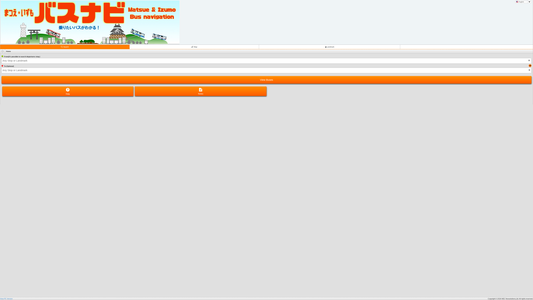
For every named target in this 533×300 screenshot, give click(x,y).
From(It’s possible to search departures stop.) (22, 57)
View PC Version (6, 299)
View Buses (266, 79)
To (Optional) (9, 66)
